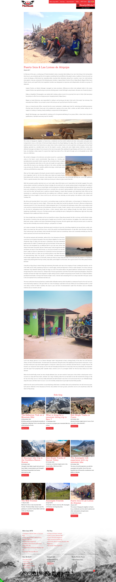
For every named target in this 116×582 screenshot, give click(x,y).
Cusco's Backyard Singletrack (55, 537)
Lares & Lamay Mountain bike (55, 535)
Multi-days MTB (54, 1)
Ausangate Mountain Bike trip (30, 551)
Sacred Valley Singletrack (29, 541)
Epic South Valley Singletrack (55, 545)
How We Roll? (70, 1)
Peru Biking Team (27, 559)
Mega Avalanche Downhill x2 (55, 539)
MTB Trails (84, 1)
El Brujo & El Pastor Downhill (55, 533)
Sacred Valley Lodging (28, 565)
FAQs (77, 1)
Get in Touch (26, 561)
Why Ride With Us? (28, 563)
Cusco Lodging (27, 567)
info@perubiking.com (52, 559)
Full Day (62, 1)
